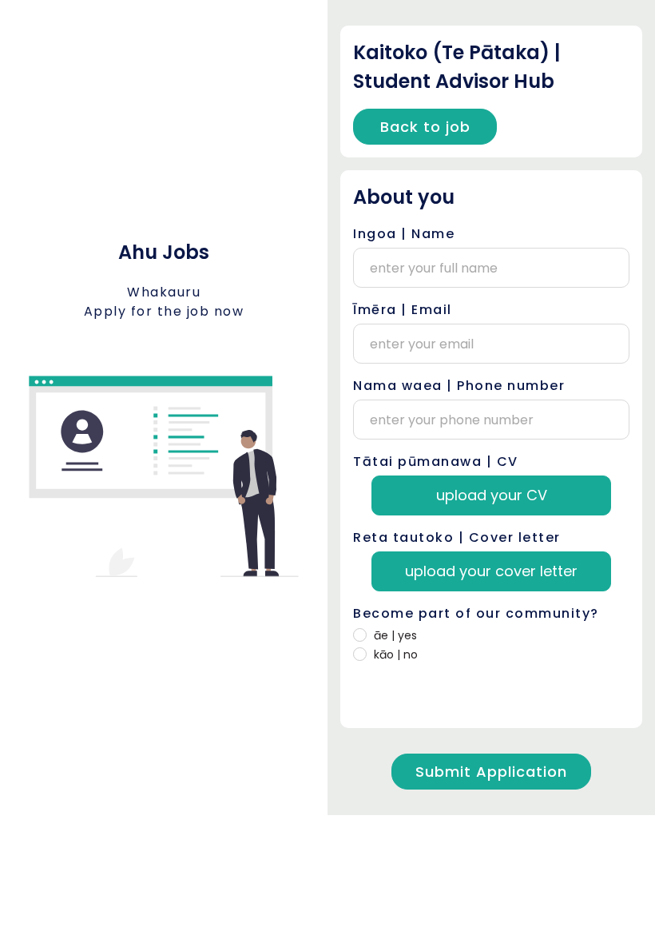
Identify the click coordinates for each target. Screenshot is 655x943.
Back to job (425, 127)
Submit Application (491, 772)
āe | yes (395, 635)
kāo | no (396, 654)
